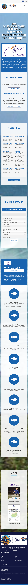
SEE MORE (14, 240)
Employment (3, 561)
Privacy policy (3, 560)
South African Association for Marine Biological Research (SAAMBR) (13, 573)
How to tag (3, 557)
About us (2, 556)
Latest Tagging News (14, 501)
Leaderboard (17, 559)
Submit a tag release (4, 570)
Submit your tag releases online (14, 450)
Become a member (14, 302)
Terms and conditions (19, 560)
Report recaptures (14, 408)
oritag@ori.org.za (7, 581)
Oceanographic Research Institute (7, 571)
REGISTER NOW (14, 89)
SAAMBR (15, 550)
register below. (19, 86)
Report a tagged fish (4, 569)
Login (26, 1)
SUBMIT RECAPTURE (14, 106)
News (16, 556)
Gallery (16, 557)
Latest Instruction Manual (14, 523)
